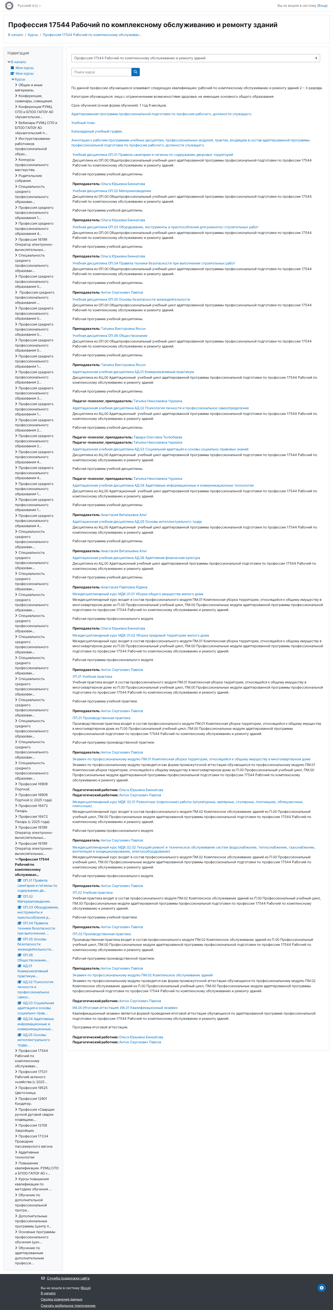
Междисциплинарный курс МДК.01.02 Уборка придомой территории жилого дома (140, 635)
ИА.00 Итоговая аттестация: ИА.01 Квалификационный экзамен (125, 1008)
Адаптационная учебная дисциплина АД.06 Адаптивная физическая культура (136, 558)
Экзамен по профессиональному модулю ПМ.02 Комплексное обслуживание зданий (142, 975)
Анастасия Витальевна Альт (124, 515)
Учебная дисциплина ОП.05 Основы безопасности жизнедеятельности (131, 299)
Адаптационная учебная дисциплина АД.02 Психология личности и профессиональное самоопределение (160, 408)
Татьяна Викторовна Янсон (123, 328)
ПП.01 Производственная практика (101, 718)
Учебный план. (83, 123)
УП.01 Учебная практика (92, 676)
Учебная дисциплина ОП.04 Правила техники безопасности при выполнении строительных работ (153, 263)
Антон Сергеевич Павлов (122, 292)
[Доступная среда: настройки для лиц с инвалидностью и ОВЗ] (322, 1288)
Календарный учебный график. (97, 131)
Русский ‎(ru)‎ (28, 5)
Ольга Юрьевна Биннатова (123, 184)
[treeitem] (33, 662)
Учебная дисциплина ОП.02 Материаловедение (111, 191)
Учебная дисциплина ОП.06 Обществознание (109, 335)
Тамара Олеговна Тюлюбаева (157, 437)
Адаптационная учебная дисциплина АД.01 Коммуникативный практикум (133, 372)
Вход (322, 5)
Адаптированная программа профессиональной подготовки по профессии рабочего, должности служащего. (161, 114)
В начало (15, 35)
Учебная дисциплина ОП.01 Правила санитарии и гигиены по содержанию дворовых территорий (152, 154)
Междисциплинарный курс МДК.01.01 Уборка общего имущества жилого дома (137, 594)
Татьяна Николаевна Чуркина (157, 401)
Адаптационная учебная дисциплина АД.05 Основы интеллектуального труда (137, 521)
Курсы (33, 35)
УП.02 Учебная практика (92, 892)
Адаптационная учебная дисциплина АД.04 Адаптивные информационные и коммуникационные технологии (163, 485)
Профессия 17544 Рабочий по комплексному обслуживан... (92, 35)
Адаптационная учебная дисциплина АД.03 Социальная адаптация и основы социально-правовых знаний (160, 449)
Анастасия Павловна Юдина (124, 587)
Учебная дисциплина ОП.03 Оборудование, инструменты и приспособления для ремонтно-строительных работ (165, 227)
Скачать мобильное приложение (68, 1305)
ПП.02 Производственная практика (101, 934)
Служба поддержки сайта (68, 1278)
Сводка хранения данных (61, 1299)
